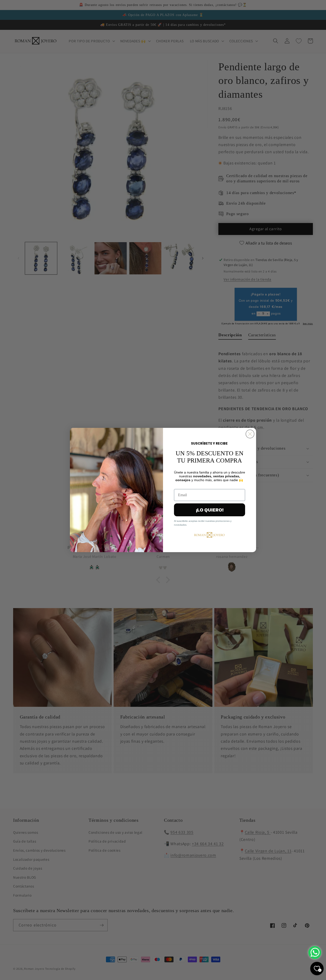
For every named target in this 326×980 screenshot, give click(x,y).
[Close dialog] (250, 434)
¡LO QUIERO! (209, 509)
